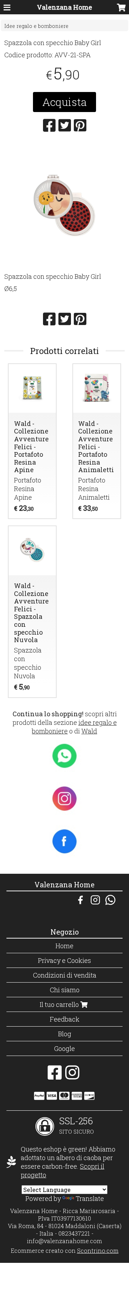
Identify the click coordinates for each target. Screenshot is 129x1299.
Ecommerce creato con (65, 1250)
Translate (90, 1198)
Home (64, 945)
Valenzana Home (64, 7)
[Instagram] (72, 1076)
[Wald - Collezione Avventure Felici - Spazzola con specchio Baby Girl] (64, 205)
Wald (89, 731)
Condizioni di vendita (64, 975)
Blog (64, 1033)
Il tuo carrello (60, 1004)
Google (64, 1048)
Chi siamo (65, 989)
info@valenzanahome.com (64, 1241)
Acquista (64, 102)
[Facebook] (55, 1076)
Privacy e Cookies (64, 960)
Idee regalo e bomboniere (36, 26)
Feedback (65, 1019)
